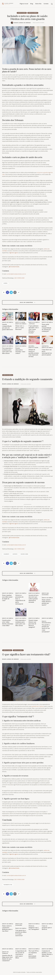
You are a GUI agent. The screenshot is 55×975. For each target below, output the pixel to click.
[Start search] (52, 4)
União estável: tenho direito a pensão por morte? (46, 602)
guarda (5, 283)
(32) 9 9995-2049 (19, 278)
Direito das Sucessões (45, 594)
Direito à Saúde (22, 12)
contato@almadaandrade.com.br (16, 274)
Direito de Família (33, 12)
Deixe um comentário (26, 302)
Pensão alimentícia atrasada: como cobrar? (20, 350)
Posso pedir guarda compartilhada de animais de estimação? (46, 328)
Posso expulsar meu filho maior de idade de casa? (7, 597)
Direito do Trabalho (5, 952)
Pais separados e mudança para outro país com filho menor (7, 350)
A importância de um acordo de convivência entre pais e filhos (20, 954)
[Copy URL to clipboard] (18, 292)
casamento (6, 554)
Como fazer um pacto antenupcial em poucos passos (47, 352)
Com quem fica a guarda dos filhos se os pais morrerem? (20, 933)
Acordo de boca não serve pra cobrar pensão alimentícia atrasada (33, 598)
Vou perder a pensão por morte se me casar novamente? (46, 628)
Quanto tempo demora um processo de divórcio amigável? (33, 624)
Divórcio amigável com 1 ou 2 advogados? (34, 927)
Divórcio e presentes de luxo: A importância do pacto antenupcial (20, 599)
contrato (14, 554)
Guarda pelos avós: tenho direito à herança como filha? (7, 623)
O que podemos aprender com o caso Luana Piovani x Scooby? (34, 329)
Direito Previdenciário (46, 622)
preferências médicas (38, 706)
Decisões (31, 346)
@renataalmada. (14, 266)
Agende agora (13, 252)
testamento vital (8, 884)
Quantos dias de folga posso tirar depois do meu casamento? (7, 958)
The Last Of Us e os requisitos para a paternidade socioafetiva (34, 954)
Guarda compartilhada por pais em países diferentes (7, 327)
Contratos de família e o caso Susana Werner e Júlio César (47, 953)
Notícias (32, 323)
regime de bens (24, 554)
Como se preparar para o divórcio (47, 927)
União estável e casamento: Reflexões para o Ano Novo (7, 928)
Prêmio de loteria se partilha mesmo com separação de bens (34, 353)
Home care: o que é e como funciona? (19, 327)
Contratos (45, 346)
